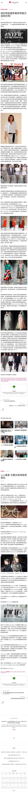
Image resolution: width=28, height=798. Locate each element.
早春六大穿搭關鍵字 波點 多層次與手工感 (11, 758)
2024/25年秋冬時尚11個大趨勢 (7, 445)
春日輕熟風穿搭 (12, 761)
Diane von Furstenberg (6, 379)
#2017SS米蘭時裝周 (6, 671)
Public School (12, 380)
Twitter (25, 380)
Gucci (17, 379)
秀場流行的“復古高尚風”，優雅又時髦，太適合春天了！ (11, 752)
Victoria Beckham (4, 381)
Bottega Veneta (13, 671)
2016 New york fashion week (9, 378)
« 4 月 (13, 790)
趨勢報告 (6, 9)
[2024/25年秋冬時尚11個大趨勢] (7, 439)
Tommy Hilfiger (19, 380)
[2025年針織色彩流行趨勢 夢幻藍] (21, 439)
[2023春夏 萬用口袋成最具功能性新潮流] (7, 453)
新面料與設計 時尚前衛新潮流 (21, 430)
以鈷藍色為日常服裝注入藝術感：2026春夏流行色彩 (11, 764)
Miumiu (4, 380)
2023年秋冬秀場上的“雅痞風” (21, 459)
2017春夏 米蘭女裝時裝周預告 (14, 476)
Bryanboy (25, 378)
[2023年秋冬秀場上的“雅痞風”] (21, 453)
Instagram (20, 379)
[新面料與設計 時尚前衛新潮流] (21, 424)
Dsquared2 (20, 671)
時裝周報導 (2, 9)
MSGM (8, 380)
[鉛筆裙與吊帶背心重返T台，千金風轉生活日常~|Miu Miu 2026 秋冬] (7, 424)
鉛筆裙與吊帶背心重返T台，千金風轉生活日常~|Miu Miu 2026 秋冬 (7, 431)
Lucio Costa (3, 672)
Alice (3, 19)
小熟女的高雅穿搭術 (11, 755)
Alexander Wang (18, 378)
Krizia (24, 671)
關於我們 (14, 729)
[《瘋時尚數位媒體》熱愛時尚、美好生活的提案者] (14, 2)
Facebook (13, 379)
